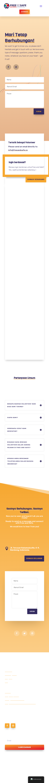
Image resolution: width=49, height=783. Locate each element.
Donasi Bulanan (34, 558)
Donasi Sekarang (35, 179)
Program (8, 678)
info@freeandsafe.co (18, 150)
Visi (6, 682)
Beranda (8, 671)
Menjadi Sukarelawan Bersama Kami (20, 703)
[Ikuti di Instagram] (16, 67)
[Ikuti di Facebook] (8, 67)
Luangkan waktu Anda (14, 700)
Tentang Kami (11, 675)
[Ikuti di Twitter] (24, 633)
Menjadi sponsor (12, 696)
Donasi (24, 12)
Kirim (38, 111)
